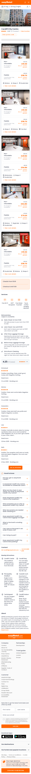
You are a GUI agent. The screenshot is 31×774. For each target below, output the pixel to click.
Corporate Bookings (7, 679)
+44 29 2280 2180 (25, 550)
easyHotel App (6, 677)
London (18, 655)
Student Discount (6, 693)
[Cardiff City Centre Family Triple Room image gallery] (15, 191)
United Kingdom (21, 653)
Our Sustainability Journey (6, 650)
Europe (18, 657)
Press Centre (5, 654)
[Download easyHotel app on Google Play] (20, 737)
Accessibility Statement (5, 695)
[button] (15, 65)
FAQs (3, 684)
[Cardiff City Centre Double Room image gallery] (15, 51)
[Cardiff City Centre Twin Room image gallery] (15, 97)
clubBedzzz (4, 688)
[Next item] (29, 18)
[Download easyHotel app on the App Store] (7, 737)
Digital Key (4, 686)
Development (20, 645)
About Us (4, 648)
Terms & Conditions (15, 755)
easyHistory (5, 656)
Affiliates (4, 666)
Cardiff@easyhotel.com (11, 550)
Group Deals (5, 690)
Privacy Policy (11, 757)
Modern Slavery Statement (6, 659)
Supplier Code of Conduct (6, 669)
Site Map (4, 755)
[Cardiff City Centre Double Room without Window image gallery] (15, 143)
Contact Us (5, 682)
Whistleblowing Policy (6, 663)
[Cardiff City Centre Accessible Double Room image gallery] (15, 239)
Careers (3, 645)
